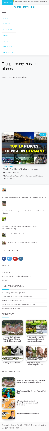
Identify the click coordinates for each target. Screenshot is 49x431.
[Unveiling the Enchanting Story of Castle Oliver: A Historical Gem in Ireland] (4, 204)
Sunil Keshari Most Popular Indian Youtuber (16, 276)
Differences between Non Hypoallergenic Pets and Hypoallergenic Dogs (19, 228)
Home (5, 18)
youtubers (8, 166)
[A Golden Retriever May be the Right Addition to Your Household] (4, 190)
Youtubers (7, 47)
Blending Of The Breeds (16, 234)
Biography (7, 29)
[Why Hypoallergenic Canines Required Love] (4, 243)
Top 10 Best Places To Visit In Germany (20, 169)
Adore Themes (15, 428)
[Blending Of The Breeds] (4, 235)
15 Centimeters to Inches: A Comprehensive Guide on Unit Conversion (27, 403)
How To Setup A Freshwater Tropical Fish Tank (31, 392)
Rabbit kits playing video (10, 300)
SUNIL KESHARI (24, 7)
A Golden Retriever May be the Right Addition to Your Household (24, 197)
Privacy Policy (6, 272)
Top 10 (5, 41)
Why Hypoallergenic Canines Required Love (23, 242)
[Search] (44, 32)
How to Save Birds (8, 308)
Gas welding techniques (10, 293)
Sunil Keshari (8, 53)
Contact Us (5, 280)
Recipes (6, 35)
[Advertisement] (24, 106)
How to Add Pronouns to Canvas (28, 414)
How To (6, 24)
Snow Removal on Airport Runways (14, 297)
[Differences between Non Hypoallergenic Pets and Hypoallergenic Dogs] (4, 220)
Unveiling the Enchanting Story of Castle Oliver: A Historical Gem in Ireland (24, 212)
